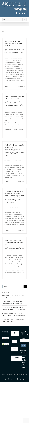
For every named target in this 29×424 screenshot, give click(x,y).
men (20, 50)
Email (23, 338)
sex (20, 105)
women (21, 52)
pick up (11, 105)
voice (23, 105)
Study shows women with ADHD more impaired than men (14, 243)
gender (17, 200)
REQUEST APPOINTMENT (16, 358)
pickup (11, 153)
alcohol (14, 200)
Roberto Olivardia (15, 52)
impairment (12, 250)
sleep (10, 202)
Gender (18, 150)
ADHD (14, 248)
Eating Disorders (16, 49)
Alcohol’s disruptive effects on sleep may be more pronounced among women (14, 193)
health (17, 50)
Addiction (15, 199)
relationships (16, 105)
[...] (9, 82)
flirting (6, 105)
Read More (7, 86)
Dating (14, 102)
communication (17, 152)
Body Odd (16, 104)
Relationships (8, 104)
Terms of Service (14, 376)
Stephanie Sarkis (9, 48)
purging (9, 52)
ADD (6, 250)
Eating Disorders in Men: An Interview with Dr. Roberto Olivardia (14, 43)
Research (22, 153)
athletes (6, 50)
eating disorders (12, 50)
